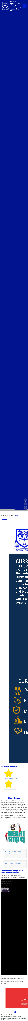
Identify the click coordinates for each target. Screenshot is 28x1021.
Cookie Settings (6, 891)
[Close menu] (24, 6)
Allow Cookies (5, 889)
